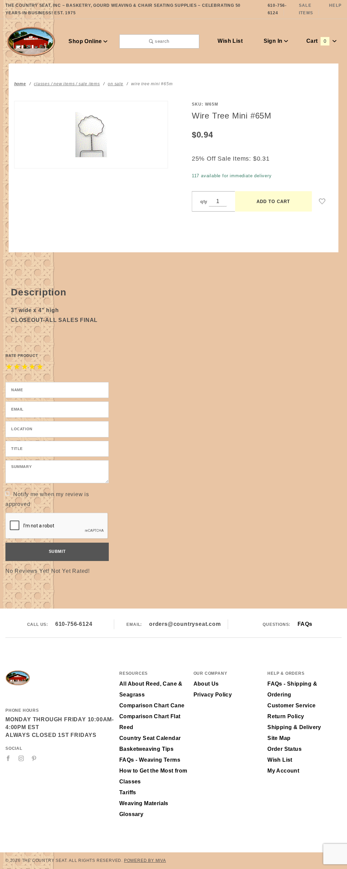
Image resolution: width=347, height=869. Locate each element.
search (161, 41)
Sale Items (306, 9)
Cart (316, 41)
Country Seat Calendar (150, 738)
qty (203, 201)
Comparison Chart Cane (151, 705)
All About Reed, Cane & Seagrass (151, 689)
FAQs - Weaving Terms (149, 760)
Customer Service (291, 705)
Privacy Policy (212, 695)
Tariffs (127, 792)
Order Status (284, 749)
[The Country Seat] (31, 41)
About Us (206, 684)
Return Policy (285, 716)
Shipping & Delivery (294, 727)
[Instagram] (21, 758)
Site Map (278, 738)
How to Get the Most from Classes (153, 776)
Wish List (230, 41)
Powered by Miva (145, 860)
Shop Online (85, 41)
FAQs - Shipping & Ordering (292, 689)
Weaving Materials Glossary (143, 808)
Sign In (274, 41)
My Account (283, 771)
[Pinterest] (34, 758)
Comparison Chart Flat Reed (149, 721)
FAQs (305, 624)
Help (335, 5)
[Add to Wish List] (322, 201)
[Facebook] (8, 758)
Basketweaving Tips (146, 749)
